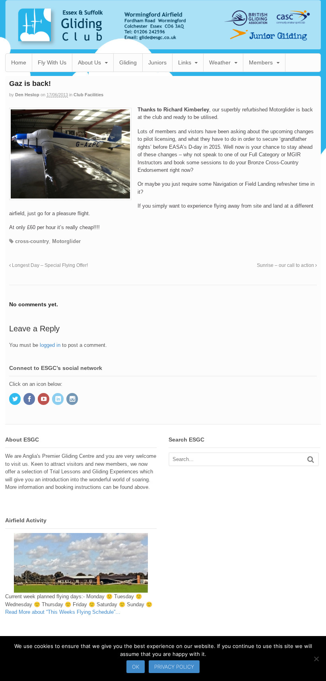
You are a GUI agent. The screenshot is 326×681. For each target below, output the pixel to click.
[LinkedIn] (58, 400)
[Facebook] (29, 400)
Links (184, 62)
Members (261, 62)
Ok (135, 666)
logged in (50, 345)
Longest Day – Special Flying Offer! (49, 265)
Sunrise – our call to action (286, 265)
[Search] (310, 459)
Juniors (157, 62)
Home (18, 62)
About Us (89, 62)
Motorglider (66, 241)
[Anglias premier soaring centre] (163, 46)
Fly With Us (52, 62)
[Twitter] (15, 400)
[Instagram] (72, 400)
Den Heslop (27, 94)
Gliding (128, 62)
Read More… (62, 612)
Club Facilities (88, 94)
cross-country (32, 241)
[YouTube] (44, 400)
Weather (220, 62)
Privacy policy (174, 666)
